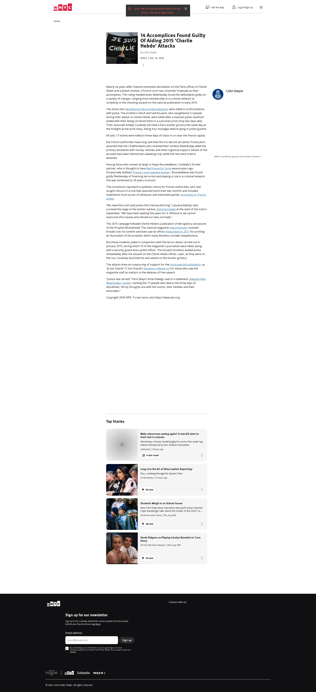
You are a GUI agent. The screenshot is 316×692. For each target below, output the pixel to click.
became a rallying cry (157, 268)
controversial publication (185, 264)
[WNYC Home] (62, 7)
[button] (156, 445)
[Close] (186, 7)
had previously (179, 227)
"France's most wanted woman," (151, 172)
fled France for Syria (158, 168)
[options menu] (143, 65)
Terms (73, 652)
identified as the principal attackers (146, 109)
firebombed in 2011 (177, 231)
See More (96, 624)
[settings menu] (261, 7)
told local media (166, 209)
